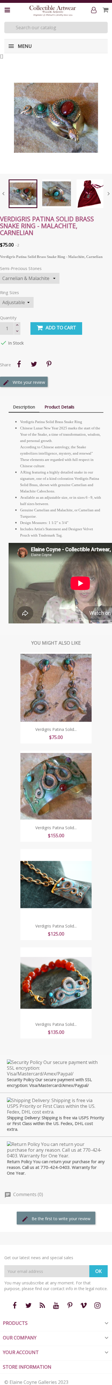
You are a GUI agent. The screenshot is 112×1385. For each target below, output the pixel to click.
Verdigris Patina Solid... (56, 729)
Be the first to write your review (60, 1218)
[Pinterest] (49, 364)
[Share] (19, 364)
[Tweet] (34, 364)
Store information (27, 1367)
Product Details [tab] (59, 407)
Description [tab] (24, 407)
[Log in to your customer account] (95, 10)
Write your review (28, 382)
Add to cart (61, 327)
